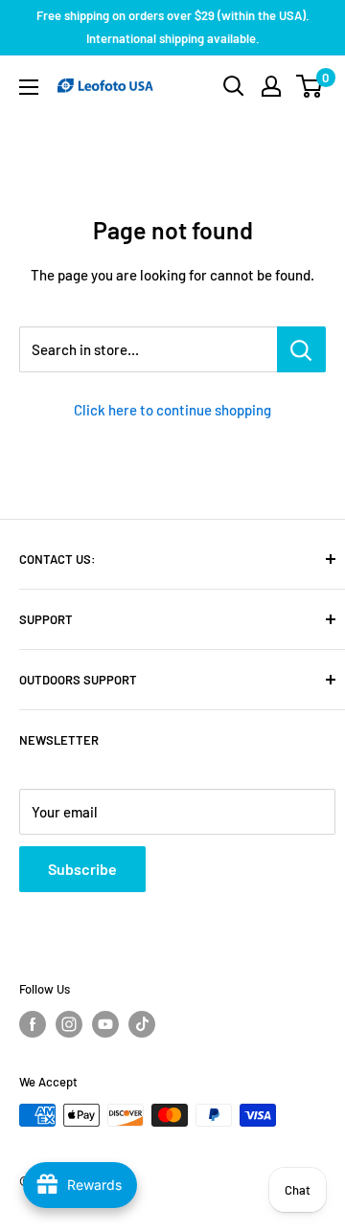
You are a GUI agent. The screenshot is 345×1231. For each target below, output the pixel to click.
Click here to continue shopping (172, 409)
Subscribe (82, 869)
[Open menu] (28, 87)
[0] (310, 86)
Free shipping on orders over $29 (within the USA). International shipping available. (173, 27)
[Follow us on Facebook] (32, 1024)
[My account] (271, 86)
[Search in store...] (301, 349)
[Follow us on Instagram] (69, 1024)
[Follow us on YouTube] (105, 1024)
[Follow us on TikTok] (141, 1024)
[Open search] (233, 86)
